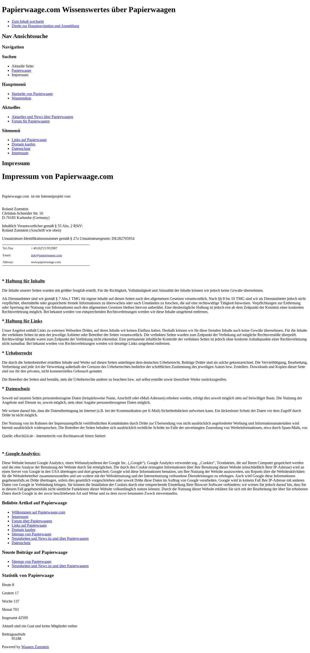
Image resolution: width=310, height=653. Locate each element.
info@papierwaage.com (46, 255)
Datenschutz (21, 148)
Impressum (20, 153)
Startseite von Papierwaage (32, 94)
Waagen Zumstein (35, 647)
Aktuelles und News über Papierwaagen (42, 117)
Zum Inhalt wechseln (28, 21)
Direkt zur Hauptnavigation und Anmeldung (45, 26)
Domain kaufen (23, 144)
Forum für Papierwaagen (31, 121)
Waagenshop (21, 98)
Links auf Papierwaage (29, 140)
